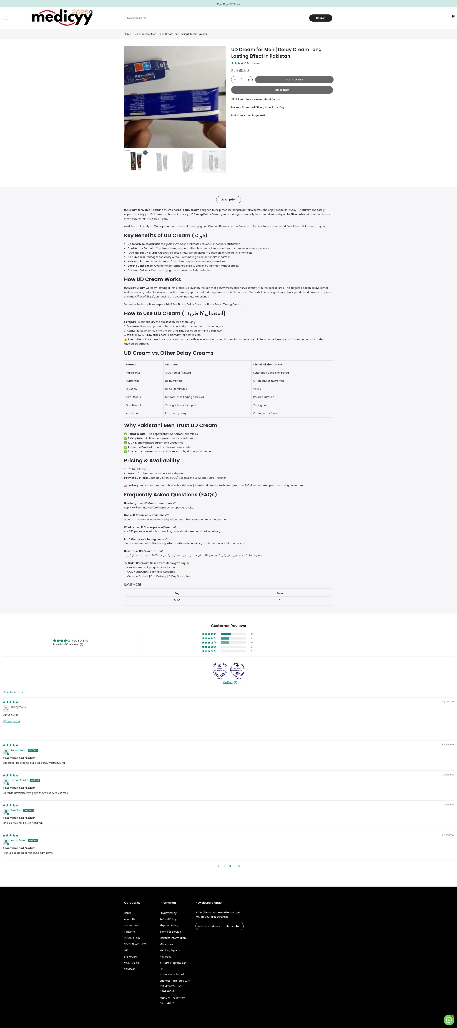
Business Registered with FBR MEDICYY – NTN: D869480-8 (175, 986)
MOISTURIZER (132, 963)
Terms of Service (170, 931)
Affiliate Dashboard (172, 974)
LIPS (126, 950)
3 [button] (230, 866)
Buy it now (282, 90)
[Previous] (130, 97)
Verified (228, 682)
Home (127, 34)
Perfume (129, 931)
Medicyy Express (170, 950)
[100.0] (237, 670)
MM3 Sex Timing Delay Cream (184, 304)
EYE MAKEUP (131, 956)
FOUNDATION (132, 938)
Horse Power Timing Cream (224, 304)
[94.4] (219, 670)
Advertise (165, 956)
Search (320, 18)
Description (228, 199)
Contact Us (131, 925)
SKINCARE (129, 969)
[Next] (219, 97)
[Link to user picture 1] (11, 728)
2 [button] (224, 866)
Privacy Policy (168, 913)
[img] (10, 702)
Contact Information (173, 938)
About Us (129, 919)
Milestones (166, 944)
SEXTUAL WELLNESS (135, 944)
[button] (239, 63)
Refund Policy (168, 919)
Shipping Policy (169, 925)
